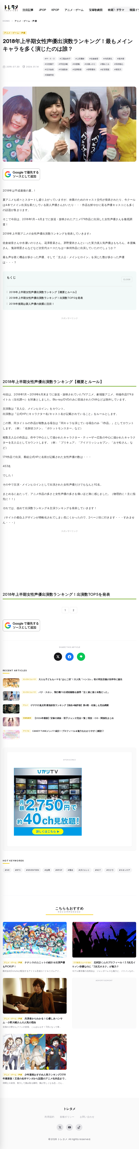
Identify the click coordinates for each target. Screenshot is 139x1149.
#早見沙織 (63, 64)
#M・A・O (50, 58)
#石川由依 (49, 69)
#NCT (98, 870)
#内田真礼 (107, 58)
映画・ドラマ (116, 10)
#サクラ (110, 870)
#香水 (70, 870)
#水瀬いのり (89, 64)
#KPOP (58, 870)
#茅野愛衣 (90, 69)
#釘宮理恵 (104, 69)
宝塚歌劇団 (96, 10)
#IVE (7, 870)
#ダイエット (84, 870)
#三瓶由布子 (65, 58)
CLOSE (127, 279)
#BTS (18, 870)
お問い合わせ (87, 1116)
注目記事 (28, 10)
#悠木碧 (120, 58)
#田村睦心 (118, 64)
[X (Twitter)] (60, 1127)
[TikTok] (79, 1127)
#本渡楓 (76, 64)
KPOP (55, 10)
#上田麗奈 (79, 58)
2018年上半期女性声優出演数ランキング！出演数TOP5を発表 (46, 297)
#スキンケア (124, 870)
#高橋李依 (49, 75)
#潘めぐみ (104, 64)
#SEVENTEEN (32, 870)
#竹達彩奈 (63, 69)
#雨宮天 (117, 69)
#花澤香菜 (77, 69)
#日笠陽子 (49, 64)
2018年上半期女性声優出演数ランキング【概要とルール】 (43, 292)
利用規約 (49, 1116)
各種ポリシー (67, 1116)
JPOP (42, 10)
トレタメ (69, 1109)
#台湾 (47, 870)
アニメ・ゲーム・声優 (14, 33)
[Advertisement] (69, 350)
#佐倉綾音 (93, 58)
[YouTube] (69, 1127)
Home (6, 21)
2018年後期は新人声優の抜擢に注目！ (31, 303)
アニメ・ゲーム (74, 10)
